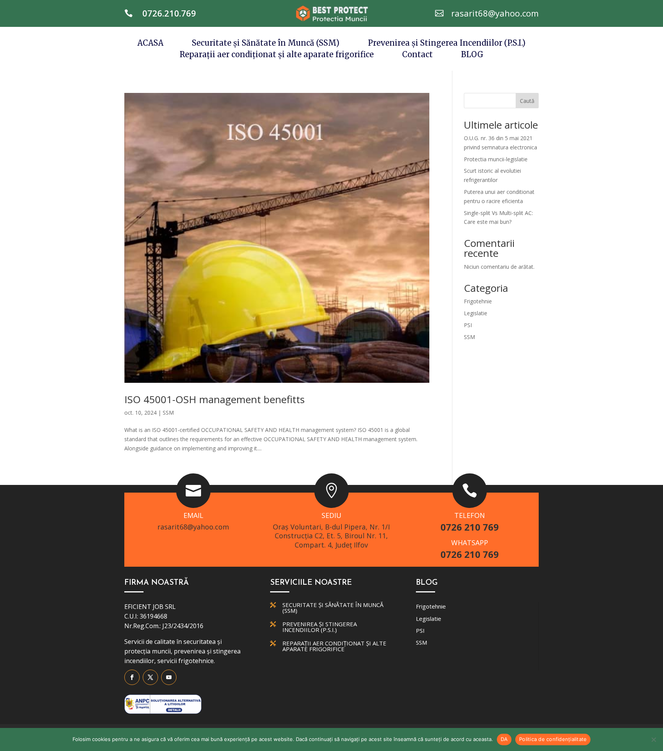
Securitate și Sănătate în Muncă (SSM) (266, 44)
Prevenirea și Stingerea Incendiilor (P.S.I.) (447, 44)
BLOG (472, 55)
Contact (417, 55)
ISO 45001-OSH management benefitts (214, 399)
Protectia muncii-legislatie (496, 159)
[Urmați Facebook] (132, 677)
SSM (168, 412)
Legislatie (475, 313)
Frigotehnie (478, 301)
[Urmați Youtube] (168, 677)
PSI (468, 325)
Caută (527, 100)
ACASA (150, 44)
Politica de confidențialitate (553, 739)
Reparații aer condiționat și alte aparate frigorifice (277, 55)
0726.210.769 (169, 13)
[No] (653, 739)
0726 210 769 (469, 527)
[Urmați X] (150, 677)
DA (504, 739)
